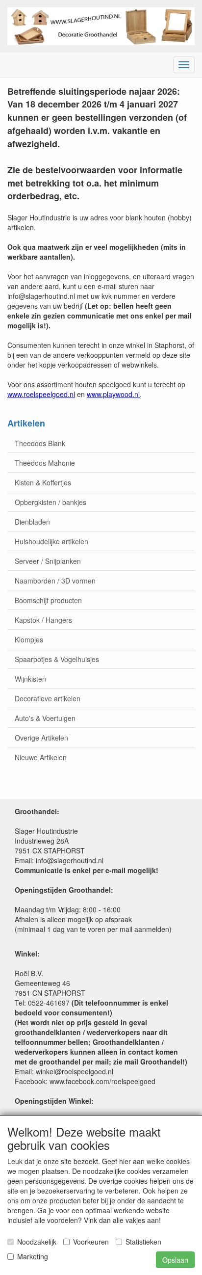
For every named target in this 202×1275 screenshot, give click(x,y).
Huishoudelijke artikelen (51, 541)
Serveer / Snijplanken (48, 561)
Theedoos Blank (40, 443)
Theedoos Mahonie (45, 463)
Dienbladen (32, 522)
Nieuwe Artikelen (41, 757)
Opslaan (175, 1260)
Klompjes (29, 639)
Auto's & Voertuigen (45, 718)
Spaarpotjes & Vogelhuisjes (57, 659)
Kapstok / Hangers (43, 620)
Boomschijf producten (48, 600)
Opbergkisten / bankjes (50, 502)
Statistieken (143, 1242)
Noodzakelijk (36, 1242)
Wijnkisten (30, 679)
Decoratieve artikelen (47, 698)
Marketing (32, 1256)
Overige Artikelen (41, 738)
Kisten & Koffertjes (43, 482)
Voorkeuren (91, 1242)
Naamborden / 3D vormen (55, 580)
